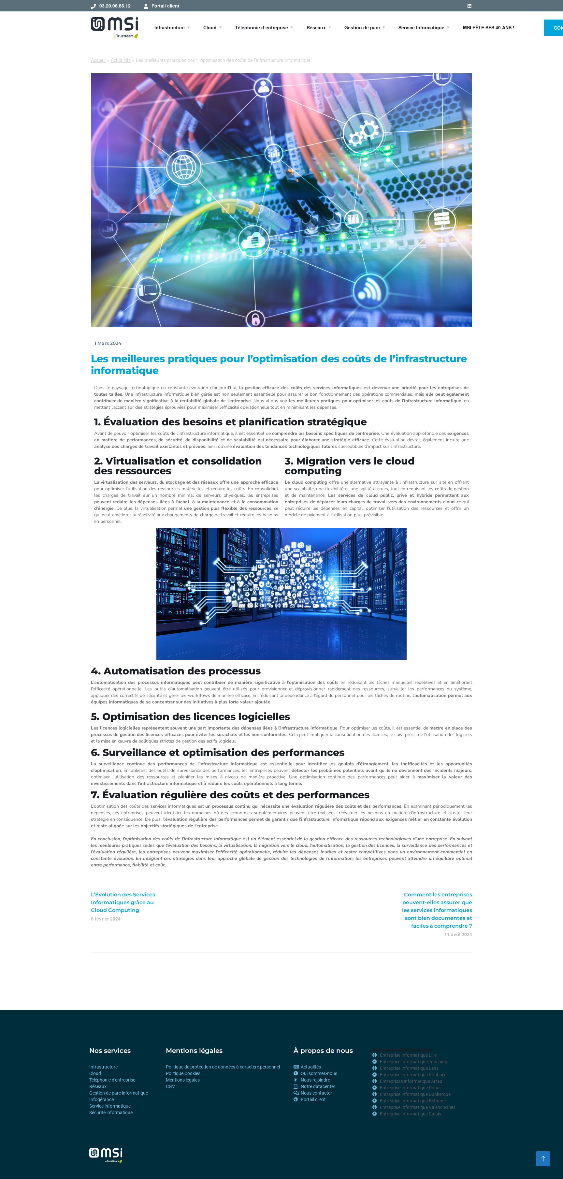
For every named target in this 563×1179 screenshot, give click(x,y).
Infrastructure (169, 27)
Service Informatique (421, 27)
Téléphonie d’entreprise (261, 27)
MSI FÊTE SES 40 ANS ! (488, 27)
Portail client (166, 5)
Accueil (98, 60)
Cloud (210, 27)
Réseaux (316, 27)
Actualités (121, 60)
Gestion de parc (362, 27)
